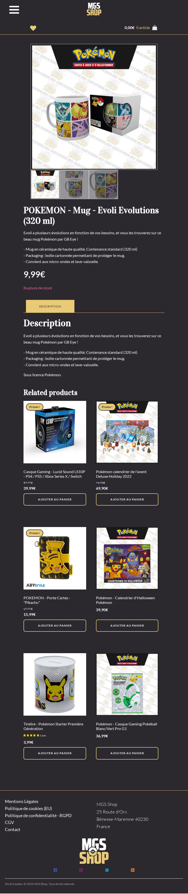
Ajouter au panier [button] (55, 499)
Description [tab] (50, 306)
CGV (9, 822)
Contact (12, 829)
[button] (33, 28)
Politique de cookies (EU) (28, 808)
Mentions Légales (21, 801)
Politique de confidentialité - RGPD (38, 815)
